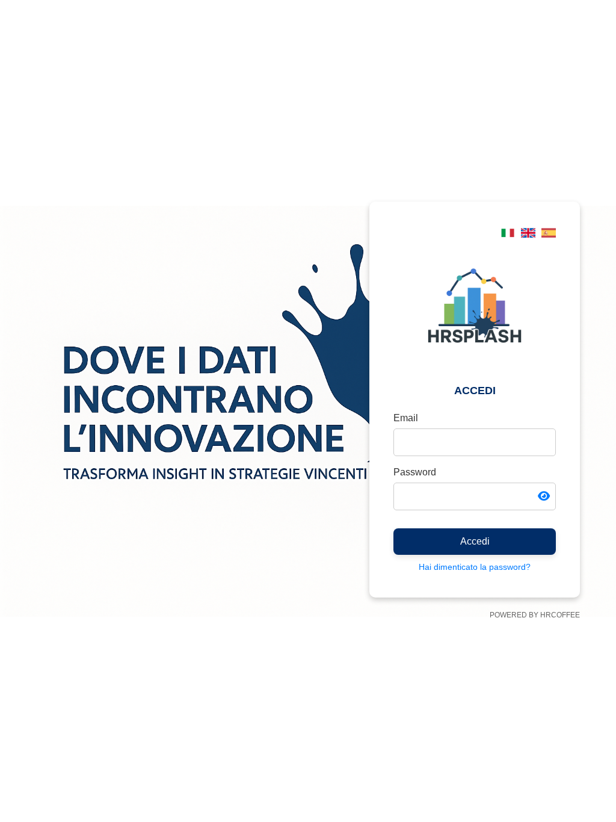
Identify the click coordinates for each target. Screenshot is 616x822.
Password (414, 472)
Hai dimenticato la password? (475, 567)
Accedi (475, 541)
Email (405, 418)
